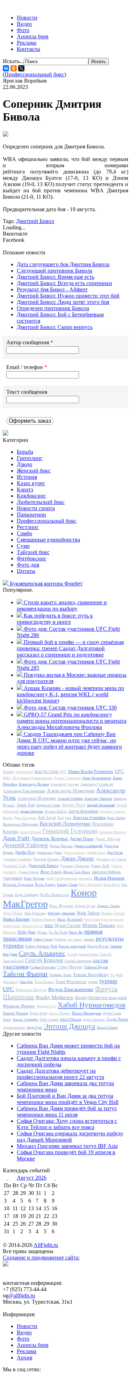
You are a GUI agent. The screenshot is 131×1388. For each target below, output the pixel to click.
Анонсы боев (33, 36)
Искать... (13, 61)
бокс (68, 818)
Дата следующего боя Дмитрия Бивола (63, 264)
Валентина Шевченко (20, 824)
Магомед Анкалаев (61, 913)
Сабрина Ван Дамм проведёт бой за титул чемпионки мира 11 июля (67, 1111)
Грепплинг (30, 458)
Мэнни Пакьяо (98, 925)
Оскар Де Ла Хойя (52, 932)
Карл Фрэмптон (90, 885)
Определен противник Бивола (53, 308)
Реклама (26, 43)
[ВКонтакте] (6, 68)
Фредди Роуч (46, 1006)
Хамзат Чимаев (15, 1013)
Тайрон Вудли (96, 967)
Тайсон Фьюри (25, 973)
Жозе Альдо (50, 871)
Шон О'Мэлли (70, 1019)
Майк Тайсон (88, 913)
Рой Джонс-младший (68, 946)
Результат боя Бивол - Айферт (52, 289)
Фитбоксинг (31, 558)
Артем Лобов (55, 811)
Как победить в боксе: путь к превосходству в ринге (55, 619)
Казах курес (31, 483)
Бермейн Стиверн (112, 811)
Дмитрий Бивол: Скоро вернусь (55, 327)
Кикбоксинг (31, 496)
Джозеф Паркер (46, 859)
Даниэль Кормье (49, 838)
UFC (119, 771)
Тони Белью (44, 982)
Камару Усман (67, 885)
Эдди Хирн (117, 1019)
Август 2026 (31, 1178)
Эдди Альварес (93, 1019)
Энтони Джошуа (69, 1026)
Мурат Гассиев (67, 925)
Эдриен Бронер (14, 1027)
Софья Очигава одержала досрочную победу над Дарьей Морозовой (70, 1136)
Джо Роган (115, 852)
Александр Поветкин (71, 790)
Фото (23, 30)
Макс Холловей (69, 919)
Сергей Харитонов (78, 961)
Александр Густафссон (96, 784)
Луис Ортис (13, 913)
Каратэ (25, 489)
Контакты (28, 49)
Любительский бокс (41, 502)
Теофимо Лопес (60, 975)
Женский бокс (34, 471)
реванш (88, 939)
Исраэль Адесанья (18, 884)
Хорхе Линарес (59, 1013)
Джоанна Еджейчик (17, 859)
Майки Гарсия (113, 913)
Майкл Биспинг (16, 919)
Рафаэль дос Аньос (68, 939)
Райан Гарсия (43, 939)
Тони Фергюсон (70, 981)
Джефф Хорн (95, 852)
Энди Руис (34, 1027)
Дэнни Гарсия (29, 872)
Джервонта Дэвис (49, 852)
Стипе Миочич (70, 967)
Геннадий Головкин (69, 831)
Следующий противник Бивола (54, 271)
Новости (27, 18)
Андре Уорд (73, 804)
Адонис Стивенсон (67, 778)
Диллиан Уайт (15, 866)
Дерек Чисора (61, 846)
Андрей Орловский (101, 805)
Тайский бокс (33, 552)
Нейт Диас (26, 932)
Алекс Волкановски (96, 778)
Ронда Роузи (97, 946)
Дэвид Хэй (100, 866)
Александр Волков (34, 784)
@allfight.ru (21, 1295)
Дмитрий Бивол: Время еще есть (55, 277)
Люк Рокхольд (35, 913)
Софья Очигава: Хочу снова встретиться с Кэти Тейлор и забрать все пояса (67, 1124)
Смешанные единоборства (48, 540)
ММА (48, 926)
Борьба (25, 452)
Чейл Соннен (49, 1019)
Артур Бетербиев (83, 811)
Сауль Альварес (42, 953)
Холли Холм (38, 1013)
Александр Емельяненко (24, 791)
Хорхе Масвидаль (86, 1013)
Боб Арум (47, 817)
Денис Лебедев (107, 839)
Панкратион (31, 514)
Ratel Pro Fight (47, 771)
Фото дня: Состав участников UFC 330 (70, 708)
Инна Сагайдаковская (61, 878)
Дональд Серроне (74, 866)
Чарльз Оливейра (25, 1019)
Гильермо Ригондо (112, 832)
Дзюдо (24, 464)
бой (60, 817)
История (27, 477)
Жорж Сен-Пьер (76, 872)
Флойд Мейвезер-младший (101, 997)
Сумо (23, 546)
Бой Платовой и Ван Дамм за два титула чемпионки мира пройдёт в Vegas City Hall (67, 1099)
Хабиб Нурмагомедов (91, 1005)
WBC (7, 778)
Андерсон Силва (48, 805)
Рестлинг (28, 527)
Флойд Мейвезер (54, 997)
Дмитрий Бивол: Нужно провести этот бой (68, 296)
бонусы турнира (89, 817)
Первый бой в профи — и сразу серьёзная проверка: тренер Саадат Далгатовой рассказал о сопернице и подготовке (70, 648)
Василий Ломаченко (65, 823)
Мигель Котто (32, 926)
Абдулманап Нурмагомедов (32, 778)
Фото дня (28, 565)
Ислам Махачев (109, 878)
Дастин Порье (82, 838)
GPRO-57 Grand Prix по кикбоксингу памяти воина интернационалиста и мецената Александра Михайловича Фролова (71, 721)
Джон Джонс (77, 858)
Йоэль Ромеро (45, 885)
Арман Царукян (31, 811)
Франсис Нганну (19, 1006)
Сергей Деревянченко (82, 954)
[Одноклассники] (13, 68)
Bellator (8, 772)
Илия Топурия (34, 878)
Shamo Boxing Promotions (90, 771)
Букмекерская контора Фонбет (46, 583)
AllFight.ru (46, 1245)
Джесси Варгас (74, 852)
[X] (21, 68)
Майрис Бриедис (43, 919)
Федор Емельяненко (71, 989)
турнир (93, 982)
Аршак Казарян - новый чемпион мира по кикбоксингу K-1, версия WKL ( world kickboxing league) (70, 694)
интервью (86, 878)
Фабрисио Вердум (30, 990)
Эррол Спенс (107, 1027)
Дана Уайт (16, 838)
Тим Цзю (26, 982)
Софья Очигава (43, 967)
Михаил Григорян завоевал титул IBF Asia (67, 1146)
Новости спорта (36, 508)
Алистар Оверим (98, 798)
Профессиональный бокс (34, 74)
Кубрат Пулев (85, 906)
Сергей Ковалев (44, 960)
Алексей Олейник (70, 798)
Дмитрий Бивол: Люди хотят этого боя (63, 302)
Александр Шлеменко (36, 798)
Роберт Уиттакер (37, 946)
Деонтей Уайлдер (25, 845)
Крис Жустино (61, 906)
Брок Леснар (116, 818)
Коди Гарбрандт (27, 895)
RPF (63, 772)
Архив (24, 1357)
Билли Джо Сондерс (20, 817)
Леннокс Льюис (108, 906)
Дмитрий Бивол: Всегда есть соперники (64, 283)
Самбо (24, 533)
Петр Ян (76, 932)
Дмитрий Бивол (35, 221)
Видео (24, 24)
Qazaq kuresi (24, 772)
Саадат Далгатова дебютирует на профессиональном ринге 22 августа (60, 1074)
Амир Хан (25, 805)
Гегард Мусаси (30, 832)
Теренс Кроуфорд (91, 974)
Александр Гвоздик (64, 784)
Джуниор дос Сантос (111, 859)
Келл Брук (111, 884)
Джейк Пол (25, 852)
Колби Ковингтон (54, 894)
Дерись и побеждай (88, 846)
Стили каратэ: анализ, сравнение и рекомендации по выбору (62, 605)
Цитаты (26, 571)
